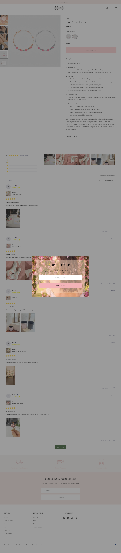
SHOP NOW (60, 285)
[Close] (86, 258)
